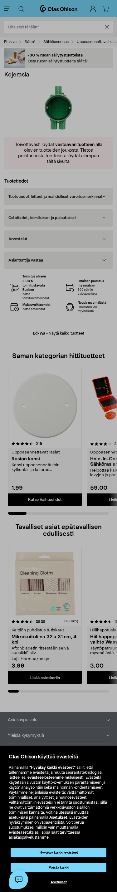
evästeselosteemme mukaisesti (55, 777)
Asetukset (58, 817)
